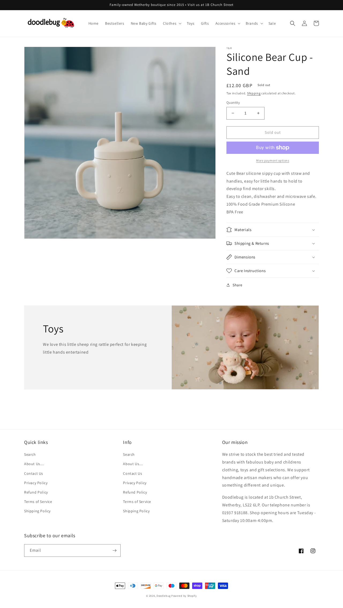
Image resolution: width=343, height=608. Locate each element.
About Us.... (34, 463)
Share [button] (238, 285)
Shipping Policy (37, 511)
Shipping (254, 93)
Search (30, 454)
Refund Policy (36, 492)
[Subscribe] (114, 550)
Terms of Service (38, 501)
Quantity (233, 102)
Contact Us (33, 473)
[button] (172, 23)
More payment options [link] (272, 160)
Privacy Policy (35, 482)
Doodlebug (163, 596)
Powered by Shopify (184, 596)
